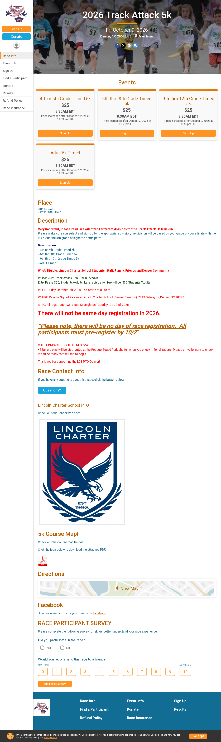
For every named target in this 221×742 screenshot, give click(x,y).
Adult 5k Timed (65, 152)
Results (8, 93)
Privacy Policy (50, 737)
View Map (129, 588)
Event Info (10, 63)
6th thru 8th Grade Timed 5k (126, 101)
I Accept (198, 736)
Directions (146, 36)
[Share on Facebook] (117, 45)
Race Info (10, 56)
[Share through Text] (135, 45)
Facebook (99, 613)
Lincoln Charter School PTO (63, 405)
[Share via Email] (129, 45)
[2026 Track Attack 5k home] (16, 13)
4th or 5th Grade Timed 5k (65, 98)
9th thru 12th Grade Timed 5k (188, 101)
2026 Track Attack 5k (127, 14)
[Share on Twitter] (123, 45)
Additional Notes (54, 684)
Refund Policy (12, 100)
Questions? (52, 390)
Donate (16, 37)
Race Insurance (14, 108)
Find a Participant (15, 78)
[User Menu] (16, 45)
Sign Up (16, 29)
